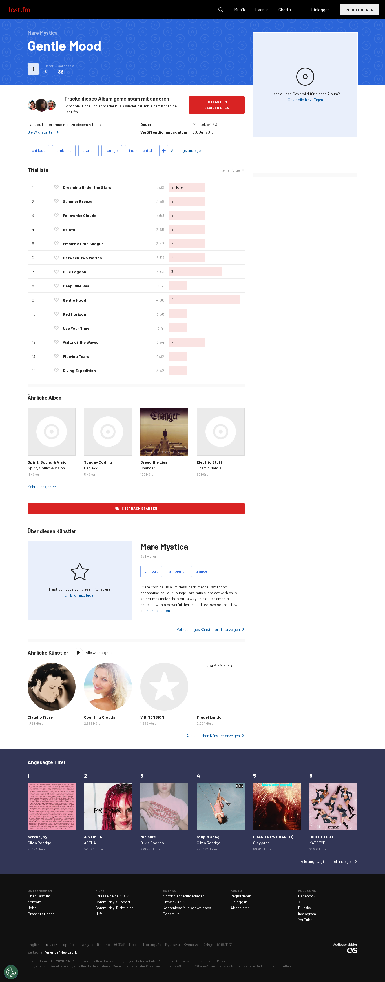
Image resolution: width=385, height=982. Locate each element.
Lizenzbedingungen (119, 961)
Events (262, 9)
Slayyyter (261, 842)
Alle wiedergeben (100, 652)
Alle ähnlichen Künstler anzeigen (213, 735)
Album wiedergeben (52, 432)
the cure (148, 836)
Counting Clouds (99, 717)
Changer (147, 467)
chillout (38, 150)
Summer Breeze (77, 201)
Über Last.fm (39, 896)
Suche (220, 9)
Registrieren (359, 9)
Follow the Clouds (79, 215)
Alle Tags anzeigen (187, 150)
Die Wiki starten (41, 132)
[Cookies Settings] (11, 972)
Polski (134, 944)
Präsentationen (41, 913)
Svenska (190, 944)
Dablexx (91, 467)
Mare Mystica (164, 546)
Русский (172, 944)
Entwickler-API (175, 901)
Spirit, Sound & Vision (48, 462)
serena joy (37, 836)
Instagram (307, 913)
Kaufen (36, 446)
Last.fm (26, 10)
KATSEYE (317, 842)
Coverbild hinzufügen (305, 99)
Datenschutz (146, 961)
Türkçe (207, 944)
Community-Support (112, 901)
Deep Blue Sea (76, 285)
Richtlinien (166, 961)
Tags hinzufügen (163, 150)
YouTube (305, 919)
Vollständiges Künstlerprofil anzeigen (208, 629)
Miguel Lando (209, 717)
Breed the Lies (153, 462)
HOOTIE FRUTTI (323, 836)
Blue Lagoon (74, 271)
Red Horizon (74, 314)
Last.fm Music (215, 961)
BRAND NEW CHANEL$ (273, 836)
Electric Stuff (210, 462)
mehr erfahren (158, 610)
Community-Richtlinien (114, 907)
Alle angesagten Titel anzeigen (327, 861)
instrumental (140, 150)
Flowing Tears (76, 356)
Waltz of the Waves (80, 342)
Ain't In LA (93, 836)
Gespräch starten (139, 508)
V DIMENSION (152, 717)
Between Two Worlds (82, 257)
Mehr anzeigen (39, 486)
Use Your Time (76, 328)
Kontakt (35, 901)
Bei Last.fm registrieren (216, 105)
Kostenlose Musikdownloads (187, 907)
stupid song (208, 836)
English (34, 944)
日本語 (119, 944)
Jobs (32, 907)
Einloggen (320, 9)
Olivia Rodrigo (39, 842)
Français (85, 944)
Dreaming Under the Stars (87, 187)
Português (152, 944)
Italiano (103, 944)
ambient (63, 150)
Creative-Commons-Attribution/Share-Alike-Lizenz (185, 966)
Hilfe (99, 913)
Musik (239, 9)
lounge (112, 150)
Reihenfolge (230, 170)
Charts (284, 9)
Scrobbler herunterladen (183, 896)
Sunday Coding (98, 462)
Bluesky (304, 907)
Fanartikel (171, 913)
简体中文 (225, 944)
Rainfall (70, 229)
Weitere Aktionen (33, 69)
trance (88, 150)
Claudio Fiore (40, 717)
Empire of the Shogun (83, 243)
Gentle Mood (74, 300)
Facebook (306, 896)
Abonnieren (240, 907)
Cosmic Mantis (209, 467)
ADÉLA (90, 842)
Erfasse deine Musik (112, 896)
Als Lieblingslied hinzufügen (56, 187)
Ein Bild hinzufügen (79, 595)
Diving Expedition (79, 370)
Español (68, 944)
